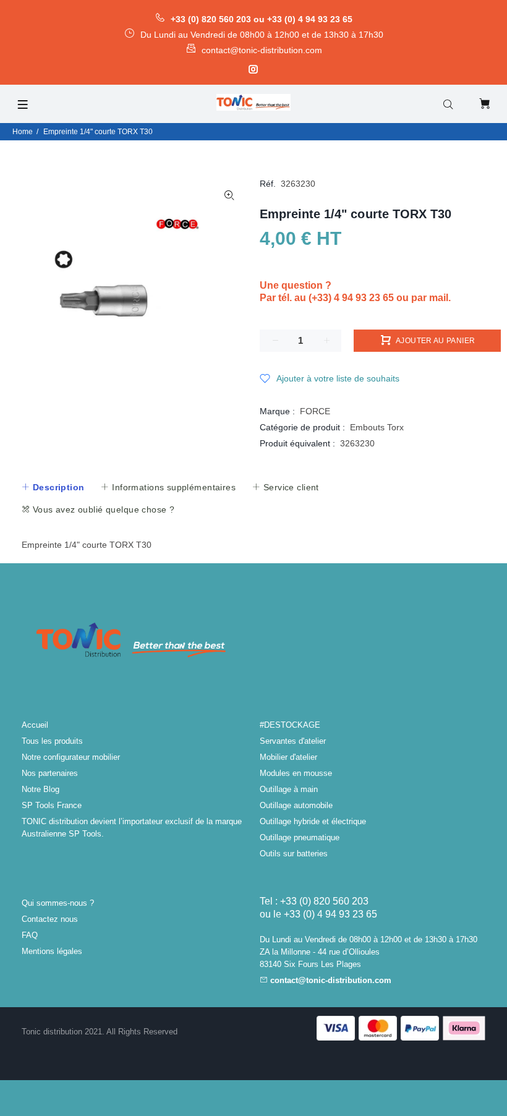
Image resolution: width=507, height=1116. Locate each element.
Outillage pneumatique (299, 837)
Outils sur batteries (294, 853)
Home (22, 131)
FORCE (315, 411)
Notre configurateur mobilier (71, 757)
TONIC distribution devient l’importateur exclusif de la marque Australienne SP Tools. (132, 827)
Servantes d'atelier (293, 741)
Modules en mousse (296, 773)
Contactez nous (50, 919)
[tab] (52, 487)
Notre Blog (40, 789)
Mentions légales (52, 951)
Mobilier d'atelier (288, 757)
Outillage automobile (296, 805)
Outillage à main (289, 789)
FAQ (30, 935)
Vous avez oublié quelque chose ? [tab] (102, 509)
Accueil (35, 725)
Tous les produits (52, 741)
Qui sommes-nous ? (58, 903)
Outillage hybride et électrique (313, 821)
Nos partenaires (50, 773)
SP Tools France (52, 805)
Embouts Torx (377, 427)
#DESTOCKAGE (290, 725)
